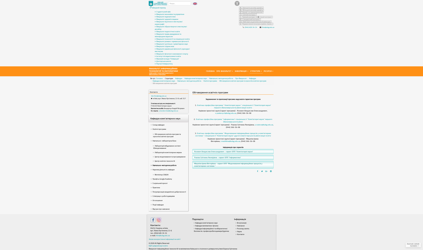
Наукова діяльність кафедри (163, 170)
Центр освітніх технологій (164, 161)
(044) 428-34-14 (251, 27)
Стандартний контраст (251, 19)
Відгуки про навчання (161, 209)
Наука (239, 231)
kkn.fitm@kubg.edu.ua (158, 96)
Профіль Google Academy (162, 179)
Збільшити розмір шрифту (252, 10)
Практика (156, 187)
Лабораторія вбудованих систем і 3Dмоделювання (167, 147)
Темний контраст (248, 17)
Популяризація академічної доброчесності (169, 192)
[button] (254, 3)
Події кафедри (158, 205)
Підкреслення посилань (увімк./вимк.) (257, 24)
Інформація (241, 71)
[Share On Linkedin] (271, 171)
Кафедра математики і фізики (206, 226)
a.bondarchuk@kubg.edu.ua (168, 111)
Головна (210, 71)
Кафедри (178, 78)
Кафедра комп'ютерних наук (196, 78)
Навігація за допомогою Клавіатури (256, 22)
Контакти (240, 234)
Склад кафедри (158, 125)
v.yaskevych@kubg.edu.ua (225, 113)
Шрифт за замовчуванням (252, 12)
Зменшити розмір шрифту (252, 8)
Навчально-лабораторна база (164, 141)
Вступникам (241, 223)
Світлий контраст (249, 15)
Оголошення (157, 200)
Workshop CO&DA (161, 175)
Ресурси (268, 71)
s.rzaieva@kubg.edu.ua (264, 125)
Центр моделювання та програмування (169, 157)
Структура (255, 71)
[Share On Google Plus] (266, 171)
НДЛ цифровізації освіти (158, 246)
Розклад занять (243, 229)
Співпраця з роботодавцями (163, 196)
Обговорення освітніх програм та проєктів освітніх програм (242, 81)
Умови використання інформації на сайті (164, 239)
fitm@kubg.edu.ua (268, 27)
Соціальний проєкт (160, 183)
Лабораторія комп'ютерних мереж (168, 152)
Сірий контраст (266, 17)
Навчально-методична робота (221, 78)
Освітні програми (210, 81)
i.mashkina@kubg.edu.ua (230, 141)
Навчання (241, 226)
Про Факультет (223, 71)
